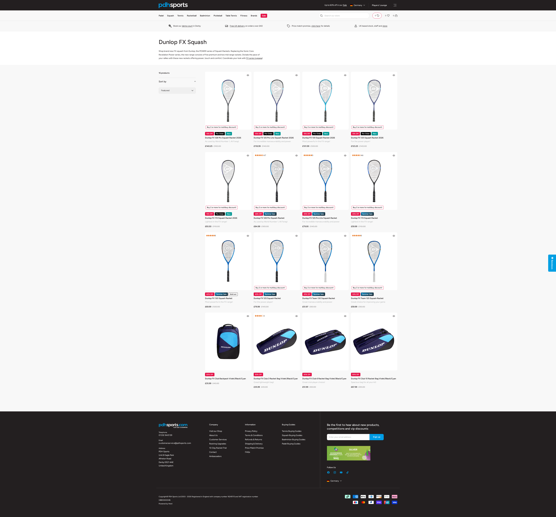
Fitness (243, 15)
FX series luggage (254, 58)
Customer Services (218, 439)
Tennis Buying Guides (291, 431)
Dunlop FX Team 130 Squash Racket (318, 298)
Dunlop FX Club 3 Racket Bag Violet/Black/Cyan (276, 378)
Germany (358, 5)
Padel (161, 15)
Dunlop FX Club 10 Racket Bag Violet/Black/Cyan (373, 378)
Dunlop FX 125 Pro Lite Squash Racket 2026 (274, 138)
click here (315, 26)
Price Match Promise (254, 448)
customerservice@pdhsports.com (175, 443)
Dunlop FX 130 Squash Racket (218, 298)
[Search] (321, 16)
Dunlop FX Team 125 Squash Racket (367, 298)
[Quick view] (248, 75)
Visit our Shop (215, 431)
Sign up (376, 437)
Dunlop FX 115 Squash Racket (364, 218)
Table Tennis (231, 15)
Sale (345, 5)
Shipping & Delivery (254, 444)
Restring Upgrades (217, 444)
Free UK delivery (237, 26)
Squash (170, 15)
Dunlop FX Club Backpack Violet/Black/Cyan (225, 378)
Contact (213, 452)
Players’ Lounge (379, 5)
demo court (187, 26)
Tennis (180, 15)
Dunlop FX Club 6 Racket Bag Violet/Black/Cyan (324, 378)
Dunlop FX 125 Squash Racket (267, 298)
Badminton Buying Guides (293, 439)
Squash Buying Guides (292, 435)
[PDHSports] (173, 5)
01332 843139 (165, 435)
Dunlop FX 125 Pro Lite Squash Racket (319, 218)
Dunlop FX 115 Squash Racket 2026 (221, 218)
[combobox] (344, 16)
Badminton (205, 15)
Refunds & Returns (253, 439)
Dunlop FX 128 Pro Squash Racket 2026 (223, 138)
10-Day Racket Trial (218, 448)
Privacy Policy (251, 431)
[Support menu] (395, 5)
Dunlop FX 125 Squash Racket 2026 (367, 138)
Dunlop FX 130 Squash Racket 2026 (318, 138)
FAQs (247, 452)
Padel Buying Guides (291, 444)
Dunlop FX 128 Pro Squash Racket (269, 218)
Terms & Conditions (254, 435)
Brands (254, 15)
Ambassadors (215, 456)
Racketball (191, 15)
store (385, 26)
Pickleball (218, 15)
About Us (213, 435)
